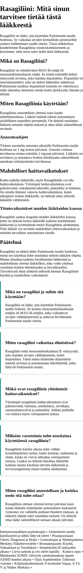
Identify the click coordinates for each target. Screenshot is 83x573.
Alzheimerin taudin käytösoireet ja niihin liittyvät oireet (37, 534)
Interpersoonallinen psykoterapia (22, 532)
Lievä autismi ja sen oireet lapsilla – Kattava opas (46, 551)
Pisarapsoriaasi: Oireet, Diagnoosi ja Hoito (36, 538)
